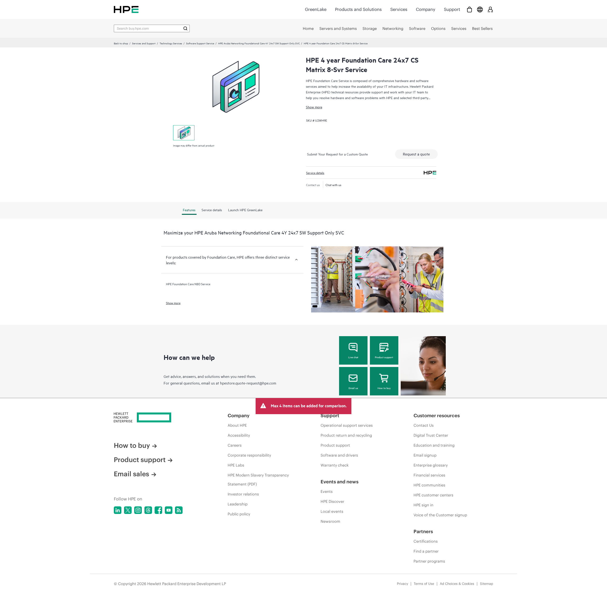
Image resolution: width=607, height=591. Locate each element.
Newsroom (330, 521)
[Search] (185, 28)
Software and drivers (339, 455)
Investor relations (243, 494)
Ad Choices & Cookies (457, 584)
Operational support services (347, 425)
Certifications (426, 541)
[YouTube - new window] (168, 510)
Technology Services (171, 43)
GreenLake (315, 9)
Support (452, 9)
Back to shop (121, 43)
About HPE (237, 425)
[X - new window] (128, 510)
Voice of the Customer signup (440, 515)
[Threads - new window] (148, 510)
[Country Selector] (480, 9)
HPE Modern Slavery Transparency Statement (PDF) (258, 479)
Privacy (402, 584)
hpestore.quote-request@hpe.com (248, 382)
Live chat (353, 357)
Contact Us (424, 425)
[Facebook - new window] (158, 510)
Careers (235, 445)
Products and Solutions (358, 9)
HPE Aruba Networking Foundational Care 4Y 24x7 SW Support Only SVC (259, 43)
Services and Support (144, 43)
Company (425, 9)
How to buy (384, 388)
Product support (384, 357)
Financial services (429, 475)
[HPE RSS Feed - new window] (179, 510)
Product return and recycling (346, 435)
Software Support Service (200, 43)
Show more (314, 107)
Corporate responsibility (249, 455)
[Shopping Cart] (469, 9)
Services (398, 9)
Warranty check (335, 465)
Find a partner (426, 551)
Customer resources (437, 415)
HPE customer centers (433, 495)
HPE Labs (236, 465)
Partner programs (429, 561)
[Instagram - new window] (138, 510)
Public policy (239, 514)
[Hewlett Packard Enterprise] (126, 9)
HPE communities (429, 485)
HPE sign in (423, 505)
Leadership (238, 504)
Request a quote (416, 153)
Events (327, 491)
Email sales (131, 474)
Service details (315, 172)
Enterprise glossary (431, 465)
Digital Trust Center (431, 435)
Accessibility (239, 435)
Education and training (434, 445)
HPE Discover (332, 501)
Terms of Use (424, 584)
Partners (423, 531)
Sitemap (486, 584)
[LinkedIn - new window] (117, 510)
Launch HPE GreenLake (245, 209)
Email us (353, 388)
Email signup (425, 455)
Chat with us (333, 185)
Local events (332, 511)
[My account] (490, 9)
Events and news (340, 482)
